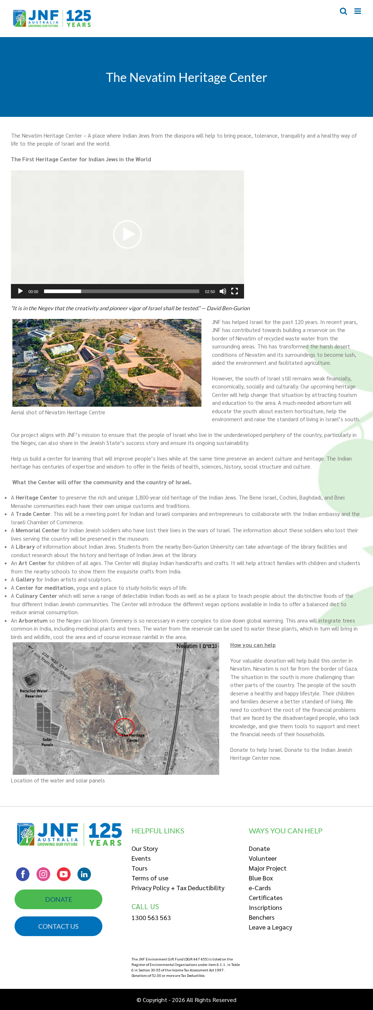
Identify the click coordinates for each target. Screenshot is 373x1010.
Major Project (268, 868)
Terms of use (149, 877)
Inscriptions (265, 907)
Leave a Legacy (270, 927)
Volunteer (263, 858)
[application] (127, 234)
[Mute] (223, 291)
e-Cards (260, 887)
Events (141, 858)
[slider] (121, 291)
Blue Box (261, 877)
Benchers (262, 917)
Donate (259, 848)
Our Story (144, 848)
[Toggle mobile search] (343, 11)
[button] (127, 234)
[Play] (20, 291)
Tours (139, 868)
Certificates (266, 897)
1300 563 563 (151, 917)
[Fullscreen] (234, 291)
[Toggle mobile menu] (358, 11)
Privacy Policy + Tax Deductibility (177, 887)
